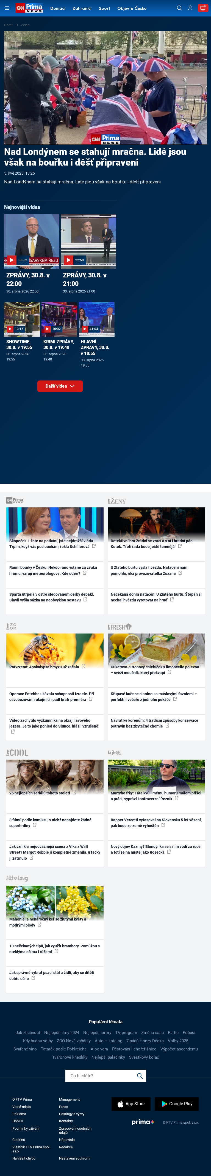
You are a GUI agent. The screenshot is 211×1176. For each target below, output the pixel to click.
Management (69, 1099)
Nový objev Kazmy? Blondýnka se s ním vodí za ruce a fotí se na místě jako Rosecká (156, 849)
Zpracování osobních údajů (75, 1130)
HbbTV (17, 1121)
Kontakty (66, 1121)
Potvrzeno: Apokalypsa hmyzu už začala (44, 667)
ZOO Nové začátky (74, 1040)
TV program (126, 1032)
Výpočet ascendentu (179, 1049)
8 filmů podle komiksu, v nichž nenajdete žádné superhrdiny (50, 823)
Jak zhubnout (28, 1032)
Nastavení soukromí (74, 1158)
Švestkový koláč (144, 1057)
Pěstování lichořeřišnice (134, 1049)
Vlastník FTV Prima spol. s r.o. (31, 1149)
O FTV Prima (22, 1099)
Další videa (57, 386)
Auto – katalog (108, 1040)
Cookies (18, 1140)
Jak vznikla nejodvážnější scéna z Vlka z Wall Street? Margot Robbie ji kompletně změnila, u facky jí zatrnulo (54, 852)
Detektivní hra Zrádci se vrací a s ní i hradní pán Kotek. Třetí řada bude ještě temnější (152, 544)
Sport (104, 9)
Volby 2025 (178, 1040)
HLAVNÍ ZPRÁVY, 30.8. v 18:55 (95, 347)
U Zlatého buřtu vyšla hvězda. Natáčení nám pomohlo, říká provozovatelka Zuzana (149, 570)
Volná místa (21, 1107)
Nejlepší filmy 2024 (61, 1032)
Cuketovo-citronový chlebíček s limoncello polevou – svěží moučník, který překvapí (155, 670)
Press (63, 1107)
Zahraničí (82, 9)
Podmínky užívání (25, 1128)
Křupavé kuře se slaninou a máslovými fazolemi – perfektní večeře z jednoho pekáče (154, 697)
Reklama (19, 1114)
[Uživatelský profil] (190, 8)
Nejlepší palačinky (108, 1057)
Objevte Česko (132, 9)
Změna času (152, 1032)
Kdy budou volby (38, 1040)
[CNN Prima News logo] (29, 7)
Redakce (66, 1147)
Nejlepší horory (97, 1032)
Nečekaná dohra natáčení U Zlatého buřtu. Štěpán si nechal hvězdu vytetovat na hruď (156, 597)
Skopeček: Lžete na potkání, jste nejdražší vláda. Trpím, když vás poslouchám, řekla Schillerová (51, 544)
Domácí (57, 9)
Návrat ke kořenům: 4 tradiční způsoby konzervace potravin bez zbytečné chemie (154, 723)
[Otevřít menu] (7, 8)
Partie (173, 1032)
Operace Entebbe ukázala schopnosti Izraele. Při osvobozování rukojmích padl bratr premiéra (51, 697)
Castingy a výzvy (71, 1114)
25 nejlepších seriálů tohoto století (40, 793)
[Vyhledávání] (179, 8)
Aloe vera (99, 1049)
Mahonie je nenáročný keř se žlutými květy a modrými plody (47, 922)
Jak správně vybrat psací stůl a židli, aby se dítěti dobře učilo (51, 975)
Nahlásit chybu (23, 1158)
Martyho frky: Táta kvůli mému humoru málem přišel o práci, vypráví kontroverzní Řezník (156, 796)
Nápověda (67, 1140)
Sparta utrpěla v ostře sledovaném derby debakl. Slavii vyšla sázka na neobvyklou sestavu (51, 597)
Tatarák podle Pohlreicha (64, 1049)
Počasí (189, 1032)
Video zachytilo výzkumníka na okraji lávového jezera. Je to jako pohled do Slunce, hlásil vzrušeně (53, 723)
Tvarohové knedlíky (69, 1057)
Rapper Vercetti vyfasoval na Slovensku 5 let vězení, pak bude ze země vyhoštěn (156, 823)
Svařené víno (25, 1049)
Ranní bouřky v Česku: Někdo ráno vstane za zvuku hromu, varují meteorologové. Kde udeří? (53, 570)
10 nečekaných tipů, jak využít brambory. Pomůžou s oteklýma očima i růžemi (54, 949)
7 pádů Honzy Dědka (145, 1040)
